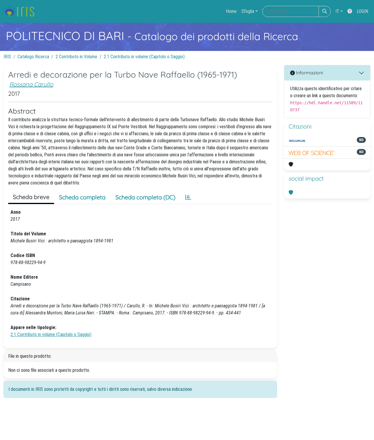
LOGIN (362, 11)
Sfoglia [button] (247, 11)
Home (231, 11)
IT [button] (337, 11)
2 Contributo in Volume (76, 56)
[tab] (188, 197)
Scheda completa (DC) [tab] (145, 197)
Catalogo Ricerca (33, 56)
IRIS (7, 56)
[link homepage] (21, 11)
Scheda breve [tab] (31, 197)
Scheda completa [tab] (82, 197)
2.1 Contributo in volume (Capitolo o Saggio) (144, 56)
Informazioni (309, 73)
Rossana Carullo (31, 84)
